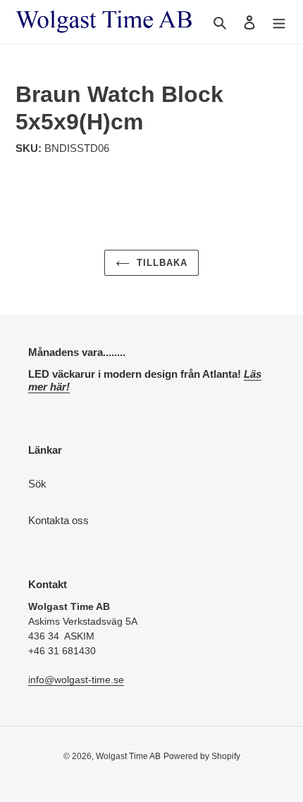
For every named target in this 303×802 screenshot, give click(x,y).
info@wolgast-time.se (76, 679)
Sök (37, 484)
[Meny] (279, 22)
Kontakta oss (58, 520)
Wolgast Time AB (128, 756)
